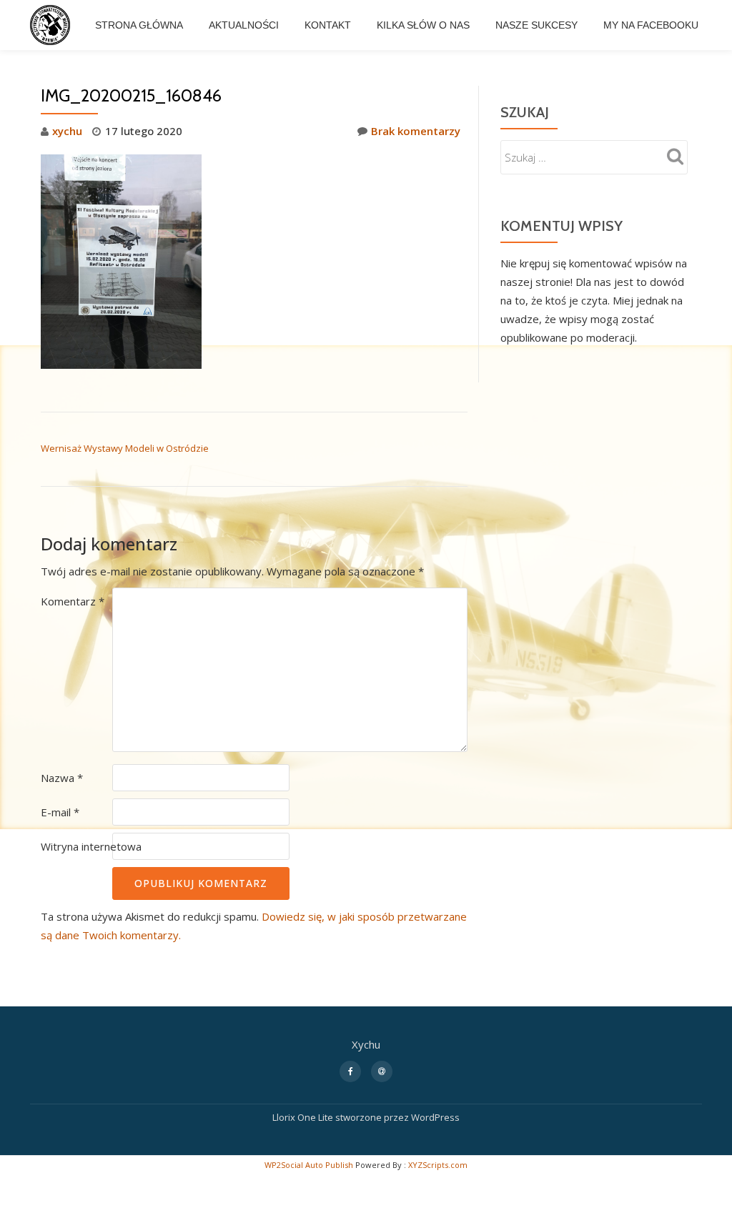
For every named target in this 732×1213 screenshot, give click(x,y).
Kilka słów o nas (423, 25)
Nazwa (62, 778)
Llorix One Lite (303, 1117)
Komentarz (72, 601)
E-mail (60, 812)
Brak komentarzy (415, 131)
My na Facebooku (650, 25)
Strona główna (139, 25)
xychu (67, 131)
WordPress (435, 1117)
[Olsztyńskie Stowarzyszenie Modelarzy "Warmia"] (52, 25)
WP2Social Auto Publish (308, 1164)
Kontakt (328, 25)
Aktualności (244, 25)
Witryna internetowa (91, 846)
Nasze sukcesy (536, 25)
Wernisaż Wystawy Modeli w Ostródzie (125, 448)
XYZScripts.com (438, 1164)
